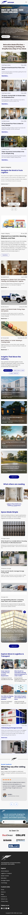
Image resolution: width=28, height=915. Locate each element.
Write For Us (4, 899)
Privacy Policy (4, 901)
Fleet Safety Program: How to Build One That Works (20, 697)
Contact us (4, 896)
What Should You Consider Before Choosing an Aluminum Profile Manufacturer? (14, 541)
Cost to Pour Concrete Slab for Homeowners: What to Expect (10, 467)
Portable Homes (5, 121)
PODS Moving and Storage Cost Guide (11, 728)
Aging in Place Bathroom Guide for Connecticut (14, 504)
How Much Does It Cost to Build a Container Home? (11, 393)
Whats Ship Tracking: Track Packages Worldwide (12, 11)
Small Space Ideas (6, 65)
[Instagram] (4, 908)
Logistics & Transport (6, 873)
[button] (12, 209)
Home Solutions (5, 871)
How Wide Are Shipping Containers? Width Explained (7, 697)
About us (3, 892)
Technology (4, 882)
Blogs (2, 894)
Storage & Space (5, 538)
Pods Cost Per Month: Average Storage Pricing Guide (12, 571)
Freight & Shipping (6, 7)
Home (2, 889)
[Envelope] (8, 908)
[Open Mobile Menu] (26, 2)
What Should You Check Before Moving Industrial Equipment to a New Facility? (20, 673)
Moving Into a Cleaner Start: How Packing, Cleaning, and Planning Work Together (13, 280)
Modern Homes (5, 875)
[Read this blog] (14, 57)
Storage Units (4, 597)
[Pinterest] (6, 908)
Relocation (3, 878)
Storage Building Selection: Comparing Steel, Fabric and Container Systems (12, 600)
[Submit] (24, 822)
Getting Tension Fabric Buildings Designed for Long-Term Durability (13, 631)
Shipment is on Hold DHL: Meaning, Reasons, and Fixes (13, 237)
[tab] (8, 370)
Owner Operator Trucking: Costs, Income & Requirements (5, 673)
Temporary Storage (6, 568)
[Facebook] (2, 908)
